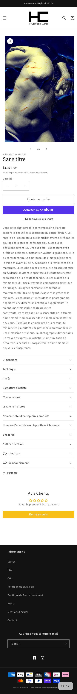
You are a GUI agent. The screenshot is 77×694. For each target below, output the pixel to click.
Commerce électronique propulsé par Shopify (47, 687)
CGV (9, 570)
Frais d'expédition (11, 172)
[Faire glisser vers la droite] (47, 149)
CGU (10, 578)
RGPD (10, 603)
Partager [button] (12, 472)
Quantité (7, 178)
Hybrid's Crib (24, 687)
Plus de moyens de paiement (38, 218)
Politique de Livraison (20, 586)
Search (11, 561)
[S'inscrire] (65, 643)
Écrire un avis (38, 514)
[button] (5, 18)
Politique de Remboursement (25, 595)
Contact (12, 620)
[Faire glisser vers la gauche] (30, 149)
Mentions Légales (18, 612)
